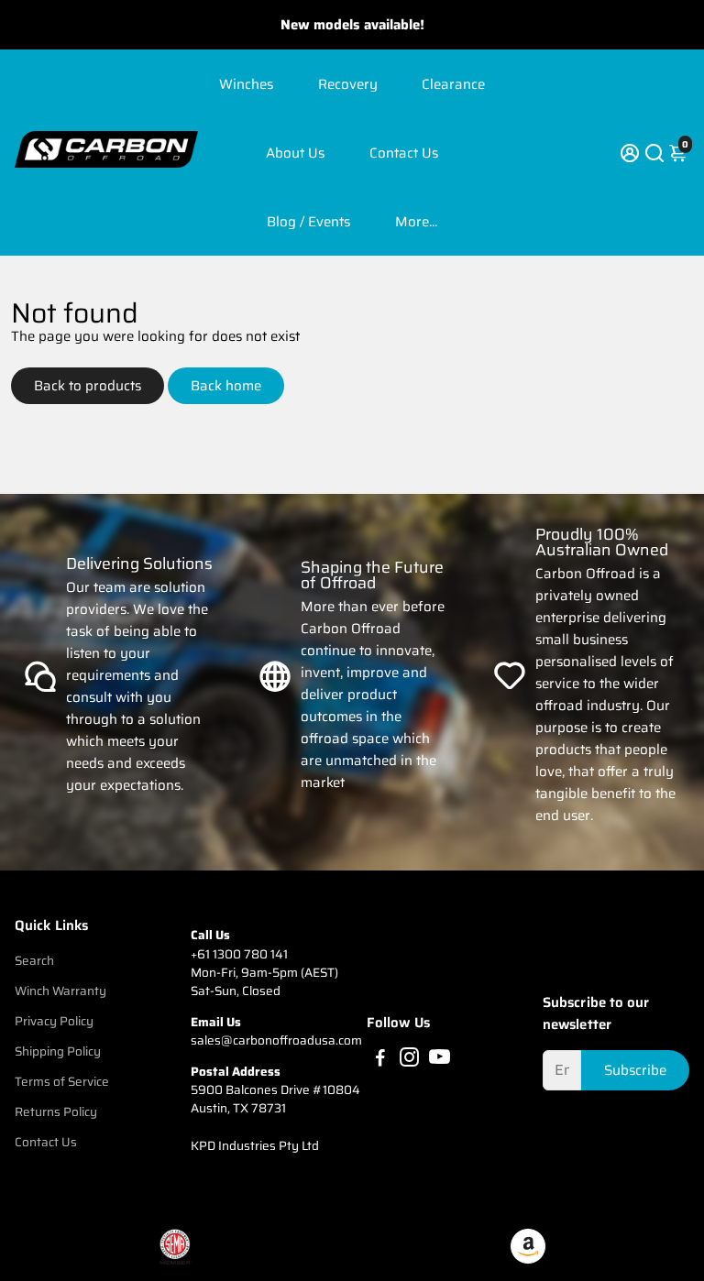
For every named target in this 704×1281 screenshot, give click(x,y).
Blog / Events (308, 222)
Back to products (87, 386)
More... (416, 222)
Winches (246, 84)
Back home (226, 386)
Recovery (348, 84)
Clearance (453, 84)
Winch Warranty (60, 991)
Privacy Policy (54, 1021)
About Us (295, 153)
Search (34, 960)
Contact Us (403, 153)
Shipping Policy (58, 1051)
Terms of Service (62, 1081)
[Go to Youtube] (439, 1060)
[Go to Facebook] (380, 1060)
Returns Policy (56, 1112)
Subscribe (635, 1070)
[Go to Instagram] (409, 1060)
